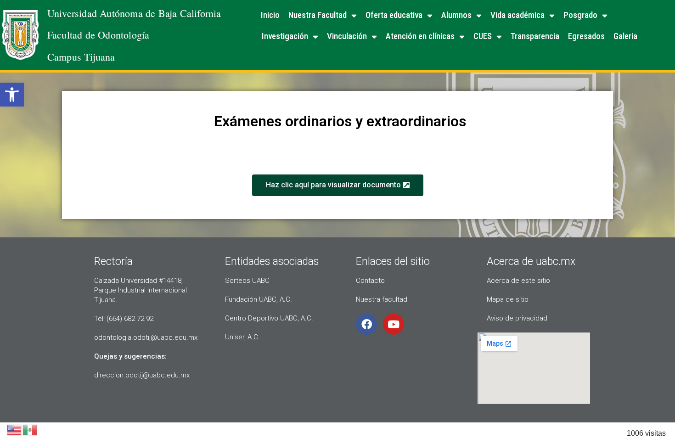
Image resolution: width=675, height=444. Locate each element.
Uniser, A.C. (242, 337)
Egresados (586, 36)
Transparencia (535, 36)
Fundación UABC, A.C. (258, 299)
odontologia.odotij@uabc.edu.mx (145, 337)
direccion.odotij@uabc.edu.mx (142, 375)
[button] (12, 95)
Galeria (625, 36)
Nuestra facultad (381, 299)
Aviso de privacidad (517, 318)
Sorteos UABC (247, 280)
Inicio (270, 15)
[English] (14, 429)
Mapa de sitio (508, 299)
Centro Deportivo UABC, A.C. (269, 318)
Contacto (370, 280)
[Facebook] (366, 324)
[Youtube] (393, 324)
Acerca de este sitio (518, 280)
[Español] (30, 429)
